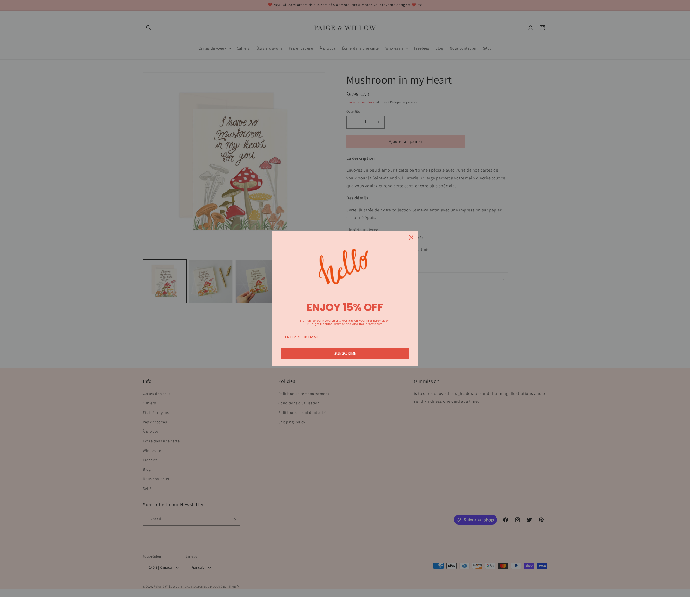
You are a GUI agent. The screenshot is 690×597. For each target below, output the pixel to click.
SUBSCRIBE (345, 353)
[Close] (411, 237)
